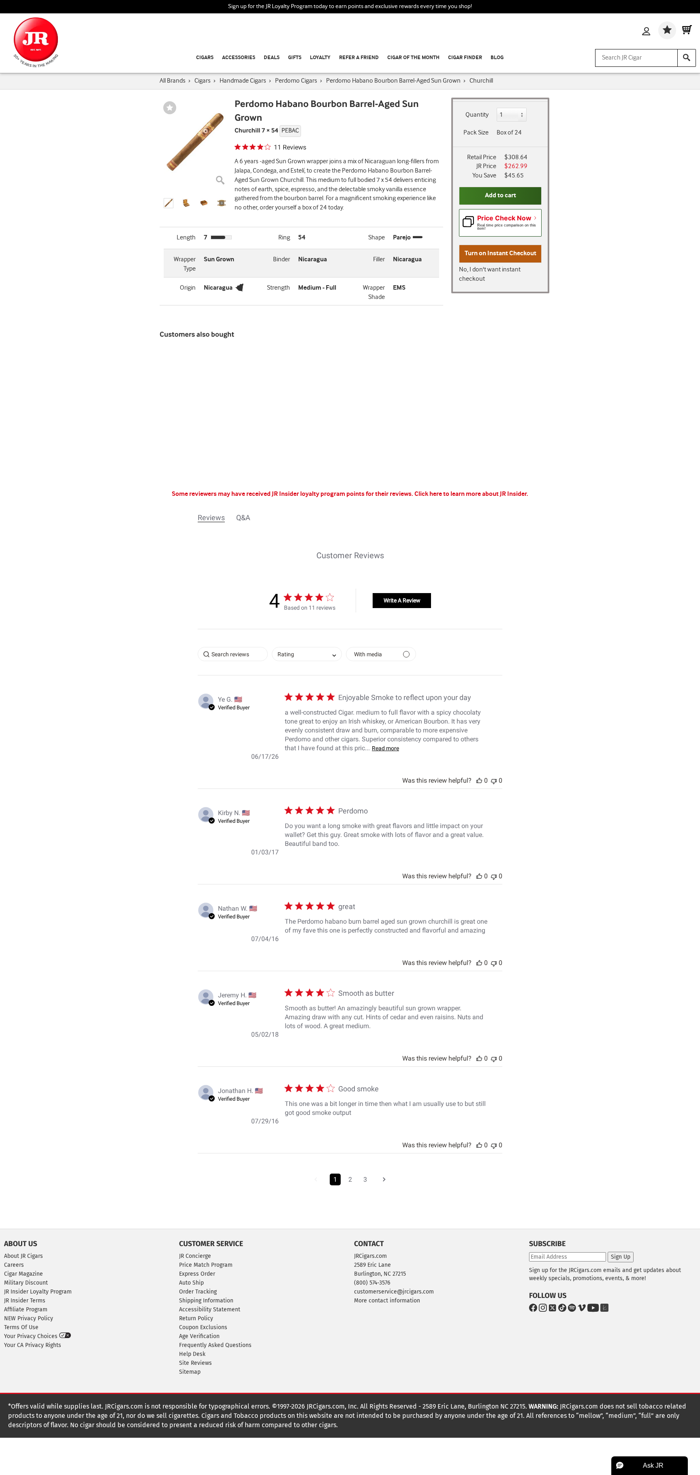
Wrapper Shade (374, 292)
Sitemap (190, 1371)
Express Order (197, 1273)
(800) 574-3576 (372, 1282)
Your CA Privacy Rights (32, 1345)
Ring (284, 237)
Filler (379, 259)
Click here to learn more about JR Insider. (471, 494)
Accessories (238, 58)
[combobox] (307, 654)
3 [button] (365, 1179)
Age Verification (199, 1336)
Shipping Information (206, 1300)
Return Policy (196, 1318)
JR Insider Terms (24, 1300)
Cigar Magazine (23, 1273)
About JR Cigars (23, 1256)
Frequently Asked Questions (215, 1345)
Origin (188, 288)
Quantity (477, 115)
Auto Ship (191, 1282)
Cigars (204, 58)
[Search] (686, 58)
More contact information (387, 1300)
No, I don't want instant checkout (490, 274)
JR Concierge (195, 1256)
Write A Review (402, 600)
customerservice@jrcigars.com (394, 1291)
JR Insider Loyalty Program (38, 1291)
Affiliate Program (25, 1309)
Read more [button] (385, 748)
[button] (168, 203)
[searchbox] (233, 654)
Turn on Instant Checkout (500, 253)
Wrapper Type (185, 264)
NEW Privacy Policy (28, 1318)
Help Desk (192, 1354)
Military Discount (26, 1282)
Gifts (294, 58)
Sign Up (620, 1256)
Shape (376, 237)
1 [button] (335, 1179)
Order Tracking (198, 1291)
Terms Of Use (21, 1327)
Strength (278, 288)
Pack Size (476, 133)
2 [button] (350, 1179)
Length (186, 237)
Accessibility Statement (209, 1309)
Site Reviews (195, 1363)
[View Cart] (687, 30)
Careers (14, 1265)
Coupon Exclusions (203, 1327)
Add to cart (500, 195)
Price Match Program (206, 1265)
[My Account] (646, 32)
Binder (281, 259)
